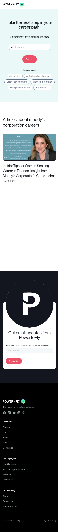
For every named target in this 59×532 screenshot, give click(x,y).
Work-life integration (42, 81)
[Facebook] (4, 412)
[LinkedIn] (9, 412)
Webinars (7, 474)
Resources (8, 480)
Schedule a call (10, 506)
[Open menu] (53, 4)
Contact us (8, 501)
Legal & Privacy (49, 520)
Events (6, 437)
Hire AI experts (9, 464)
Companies (8, 448)
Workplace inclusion (20, 87)
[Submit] (29, 59)
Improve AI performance (14, 469)
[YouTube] (14, 412)
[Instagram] (18, 412)
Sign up (6, 427)
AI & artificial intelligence (38, 76)
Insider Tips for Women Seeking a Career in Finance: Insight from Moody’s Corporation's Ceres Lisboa (29, 171)
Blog (5, 443)
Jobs (5, 432)
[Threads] (23, 412)
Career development (17, 81)
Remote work (42, 87)
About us (7, 496)
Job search (14, 76)
